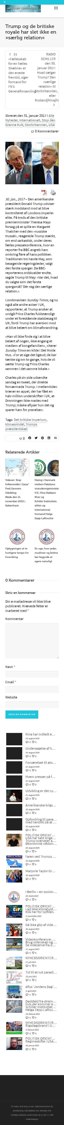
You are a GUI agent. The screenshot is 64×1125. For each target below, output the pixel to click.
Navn (9, 667)
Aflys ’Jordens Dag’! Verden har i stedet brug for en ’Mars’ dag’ (41, 987)
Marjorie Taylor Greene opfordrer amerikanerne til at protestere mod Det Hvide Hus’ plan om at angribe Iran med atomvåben (41, 871)
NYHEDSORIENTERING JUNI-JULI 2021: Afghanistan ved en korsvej (41, 958)
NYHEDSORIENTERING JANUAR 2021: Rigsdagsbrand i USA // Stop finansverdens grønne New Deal (41, 1024)
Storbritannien (36, 125)
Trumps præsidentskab (21, 426)
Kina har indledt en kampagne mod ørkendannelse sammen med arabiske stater (41, 734)
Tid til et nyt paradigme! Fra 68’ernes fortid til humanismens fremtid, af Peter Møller (41, 972)
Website (11, 697)
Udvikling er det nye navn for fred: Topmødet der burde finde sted (41, 791)
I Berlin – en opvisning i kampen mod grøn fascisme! (41, 891)
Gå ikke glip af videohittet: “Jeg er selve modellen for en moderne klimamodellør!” (41, 925)
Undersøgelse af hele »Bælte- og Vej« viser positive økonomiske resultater (41, 748)
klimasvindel (14, 424)
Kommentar (14, 619)
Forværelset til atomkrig (41, 762)
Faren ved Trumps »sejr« (41, 856)
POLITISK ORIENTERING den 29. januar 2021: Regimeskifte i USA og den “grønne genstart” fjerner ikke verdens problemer (41, 1040)
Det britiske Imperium (30, 420)
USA (52, 125)
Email (9, 682)
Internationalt (29, 120)
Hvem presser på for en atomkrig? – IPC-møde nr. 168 (41, 776)
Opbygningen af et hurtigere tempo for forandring (17, 552)
